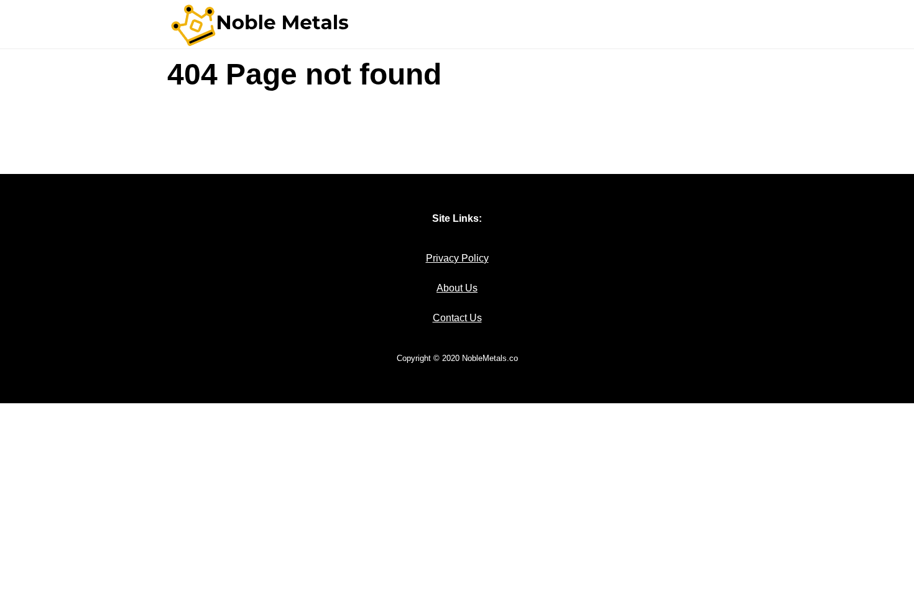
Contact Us (457, 318)
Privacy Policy (457, 258)
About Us (457, 288)
